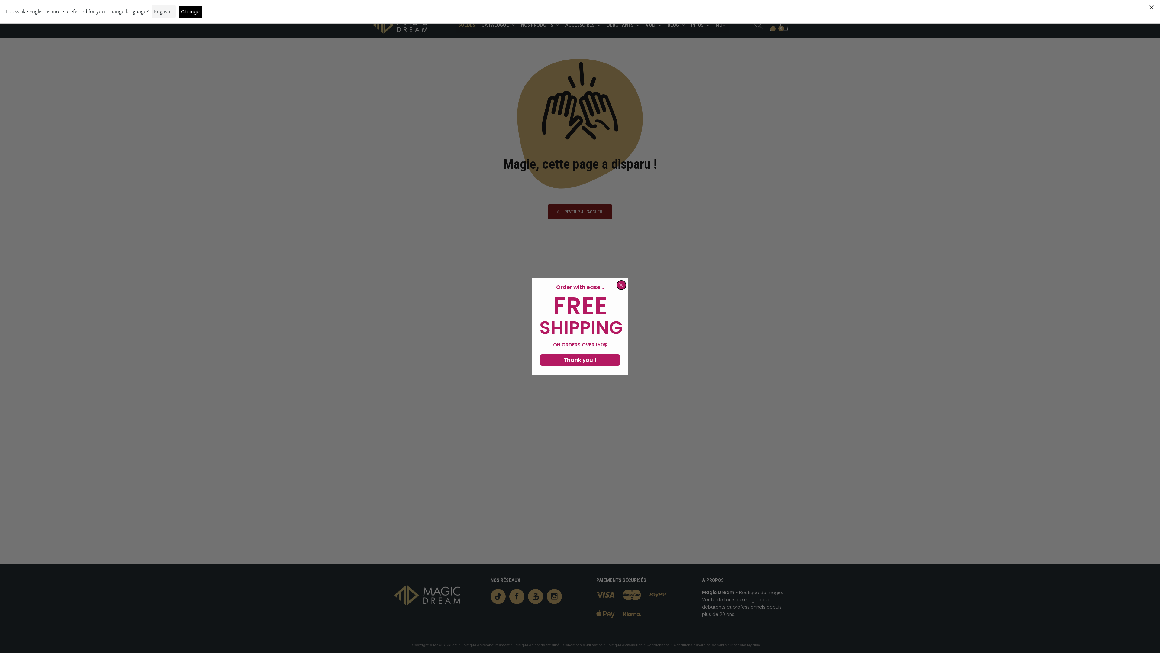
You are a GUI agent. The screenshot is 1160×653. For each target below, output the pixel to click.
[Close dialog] (621, 285)
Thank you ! (580, 360)
